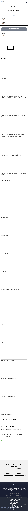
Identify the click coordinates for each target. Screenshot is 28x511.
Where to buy (14, 29)
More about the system (7, 435)
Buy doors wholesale (14, 493)
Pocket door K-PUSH (6, 429)
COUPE (13, 429)
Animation (20, 434)
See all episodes (20, 468)
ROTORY (17, 429)
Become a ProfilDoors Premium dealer (14, 495)
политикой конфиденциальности (17, 504)
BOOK (21, 429)
